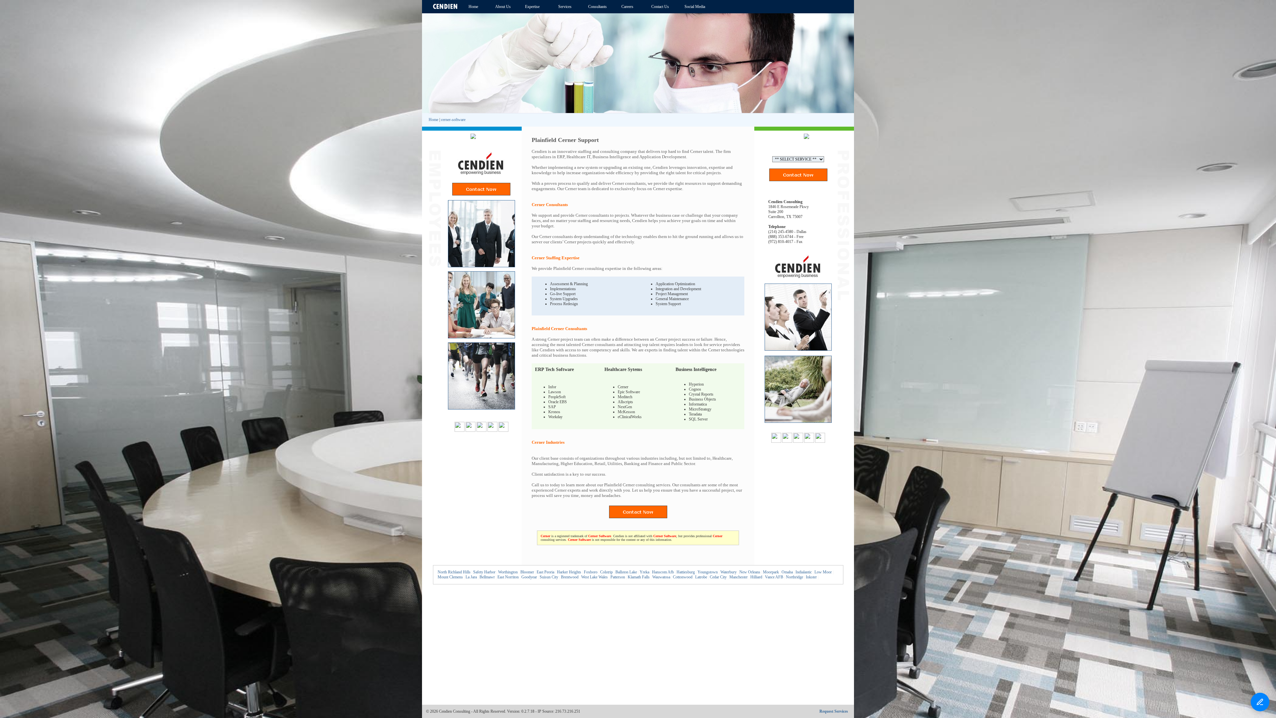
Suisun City (549, 577)
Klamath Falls (639, 577)
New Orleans (749, 572)
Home (433, 119)
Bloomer (527, 572)
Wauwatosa (661, 577)
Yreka (644, 572)
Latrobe (701, 577)
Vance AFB (774, 577)
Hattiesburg (686, 572)
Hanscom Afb (663, 572)
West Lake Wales (594, 577)
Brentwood (570, 577)
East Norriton (508, 577)
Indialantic (804, 572)
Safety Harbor (484, 572)
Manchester (738, 577)
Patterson (617, 577)
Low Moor (823, 572)
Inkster (811, 577)
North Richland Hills (454, 572)
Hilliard (756, 577)
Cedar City (718, 577)
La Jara (471, 577)
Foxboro (590, 572)
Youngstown (707, 572)
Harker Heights (569, 572)
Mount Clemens (450, 577)
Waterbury (728, 572)
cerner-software (453, 119)
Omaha (787, 572)
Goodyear (529, 577)
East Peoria (545, 572)
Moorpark (771, 572)
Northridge (794, 577)
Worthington (508, 572)
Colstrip (606, 572)
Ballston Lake (626, 572)
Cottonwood (682, 577)
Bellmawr (487, 577)
